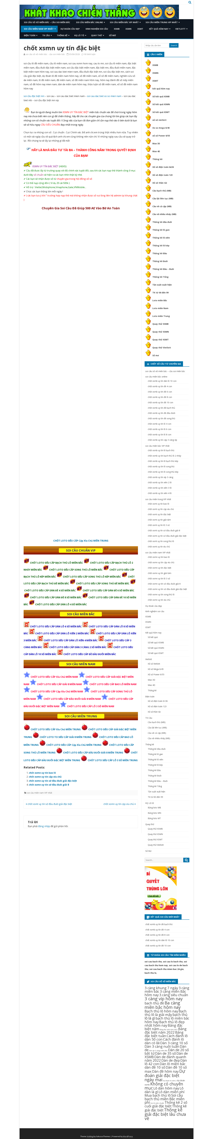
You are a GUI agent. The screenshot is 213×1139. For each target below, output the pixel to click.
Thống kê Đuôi (160, 261)
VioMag (90, 1136)
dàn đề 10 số (155, 1067)
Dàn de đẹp (170, 1060)
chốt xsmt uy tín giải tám (159, 519)
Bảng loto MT (154, 818)
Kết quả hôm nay (158, 28)
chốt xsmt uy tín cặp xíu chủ (161, 509)
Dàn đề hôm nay (165, 1071)
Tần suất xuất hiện (162, 284)
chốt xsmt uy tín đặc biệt (159, 514)
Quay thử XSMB (160, 324)
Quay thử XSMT (160, 339)
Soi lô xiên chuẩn (157, 1103)
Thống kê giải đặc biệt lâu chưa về (165, 1114)
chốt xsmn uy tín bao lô (42, 772)
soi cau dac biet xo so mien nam (104, 96)
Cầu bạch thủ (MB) (161, 190)
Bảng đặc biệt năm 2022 (165, 1030)
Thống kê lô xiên (161, 237)
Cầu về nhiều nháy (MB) (164, 214)
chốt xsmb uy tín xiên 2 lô (160, 482)
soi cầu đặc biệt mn (34, 96)
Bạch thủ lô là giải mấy (165, 1013)
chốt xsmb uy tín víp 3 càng (160, 477)
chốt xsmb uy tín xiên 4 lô (160, 493)
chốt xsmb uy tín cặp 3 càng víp (162, 440)
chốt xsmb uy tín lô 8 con (159, 434)
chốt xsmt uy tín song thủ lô (161, 541)
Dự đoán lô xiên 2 (169, 1081)
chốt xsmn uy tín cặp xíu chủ (45, 776)
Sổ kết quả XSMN (161, 104)
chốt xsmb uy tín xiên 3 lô (160, 487)
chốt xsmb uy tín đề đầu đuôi (161, 413)
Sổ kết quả (153, 637)
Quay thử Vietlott (161, 347)
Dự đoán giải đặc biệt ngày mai (165, 1075)
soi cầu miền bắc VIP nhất (124, 22)
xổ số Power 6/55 (161, 135)
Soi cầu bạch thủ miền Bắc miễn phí (164, 1099)
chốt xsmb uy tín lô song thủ (161, 466)
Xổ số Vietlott (154, 663)
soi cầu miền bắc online (89, 22)
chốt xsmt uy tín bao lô (158, 503)
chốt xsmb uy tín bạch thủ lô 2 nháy (164, 455)
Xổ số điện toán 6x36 (163, 167)
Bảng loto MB (154, 807)
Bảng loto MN (154, 813)
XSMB (117, 28)
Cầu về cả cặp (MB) (162, 206)
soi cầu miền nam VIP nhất (39, 28)
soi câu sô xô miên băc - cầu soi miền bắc (45, 54)
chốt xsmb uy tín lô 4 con (159, 423)
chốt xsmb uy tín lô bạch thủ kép (163, 461)
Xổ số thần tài (159, 182)
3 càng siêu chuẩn (173, 994)
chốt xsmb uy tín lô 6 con (159, 429)
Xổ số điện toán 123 (162, 175)
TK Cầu (46, 35)
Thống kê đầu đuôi (162, 222)
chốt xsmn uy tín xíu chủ (159, 599)
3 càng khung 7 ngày (161, 987)
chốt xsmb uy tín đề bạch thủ (161, 407)
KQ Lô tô (79, 35)
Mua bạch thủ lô (158, 1095)
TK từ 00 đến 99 (160, 292)
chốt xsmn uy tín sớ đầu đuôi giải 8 (49, 784)
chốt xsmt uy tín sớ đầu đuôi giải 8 (164, 530)
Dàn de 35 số (165, 1053)
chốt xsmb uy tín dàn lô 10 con (162, 381)
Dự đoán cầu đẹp (70, 28)
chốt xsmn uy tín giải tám (159, 573)
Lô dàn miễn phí (171, 1091)
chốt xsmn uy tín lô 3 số (159, 578)
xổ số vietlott (159, 120)
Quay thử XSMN (160, 331)
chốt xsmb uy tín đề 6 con (160, 391)
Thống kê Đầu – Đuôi (163, 269)
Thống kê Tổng (160, 276)
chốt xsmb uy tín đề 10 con (160, 402)
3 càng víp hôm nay (164, 999)
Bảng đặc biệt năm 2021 (169, 1030)
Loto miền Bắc (159, 300)
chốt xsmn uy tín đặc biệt (159, 567)
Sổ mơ (155, 355)
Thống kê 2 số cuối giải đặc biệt (166, 1104)
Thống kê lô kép (160, 245)
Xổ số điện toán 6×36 (158, 701)
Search (174, 45)
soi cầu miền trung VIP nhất (162, 22)
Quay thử (96, 35)
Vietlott (180, 28)
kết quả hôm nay (161, 88)
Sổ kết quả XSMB (161, 96)
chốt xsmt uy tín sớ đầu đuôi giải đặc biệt (49, 804)
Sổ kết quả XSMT (161, 112)
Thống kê (62, 35)
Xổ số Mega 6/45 (156, 669)
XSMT (140, 28)
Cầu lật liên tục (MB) (162, 198)
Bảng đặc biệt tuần (164, 1034)
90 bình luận (89, 54)
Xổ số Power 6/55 (156, 674)
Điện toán (29, 35)
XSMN (128, 28)
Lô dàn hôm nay (166, 1088)
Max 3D (156, 143)
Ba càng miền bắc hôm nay (163, 1005)
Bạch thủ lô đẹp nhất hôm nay (165, 1023)
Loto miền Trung (161, 316)
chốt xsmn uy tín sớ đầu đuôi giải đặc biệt (53, 780)
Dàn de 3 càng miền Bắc (158, 1050)
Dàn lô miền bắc (172, 1063)
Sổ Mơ (112, 35)
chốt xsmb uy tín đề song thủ (161, 418)
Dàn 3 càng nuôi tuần (162, 1046)
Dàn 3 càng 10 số (174, 1042)
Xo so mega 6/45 (161, 127)
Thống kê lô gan (161, 229)
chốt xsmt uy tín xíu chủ (159, 546)
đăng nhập (44, 826)
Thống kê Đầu (159, 253)
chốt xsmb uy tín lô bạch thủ (161, 450)
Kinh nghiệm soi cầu (97, 28)
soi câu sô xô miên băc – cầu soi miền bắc (47, 22)
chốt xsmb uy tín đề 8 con (160, 397)
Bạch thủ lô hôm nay (161, 1011)
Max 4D (156, 151)
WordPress (128, 1136)
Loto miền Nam (160, 308)
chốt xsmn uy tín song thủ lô (161, 594)
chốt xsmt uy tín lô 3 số (159, 525)
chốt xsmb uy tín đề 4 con (160, 386)
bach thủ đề (154, 1003)
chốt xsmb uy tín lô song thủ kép (163, 471)
